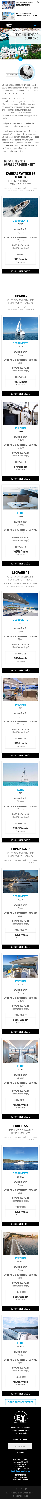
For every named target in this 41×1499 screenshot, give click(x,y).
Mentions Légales (20, 1495)
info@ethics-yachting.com (20, 1471)
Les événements (21, 1433)
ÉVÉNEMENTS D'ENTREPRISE (20, 1402)
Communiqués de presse (20, 1430)
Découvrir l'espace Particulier (20, 1428)
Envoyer (21, 1452)
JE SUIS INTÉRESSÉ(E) (20, 271)
